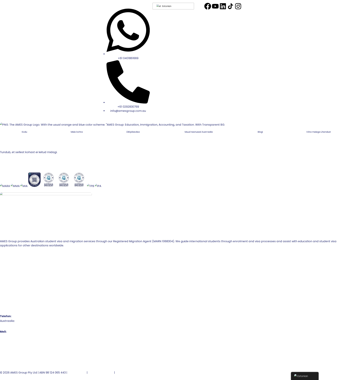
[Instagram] (238, 6)
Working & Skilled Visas (16, 291)
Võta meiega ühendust (318, 132)
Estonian (166, 6)
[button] (134, 132)
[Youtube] (215, 6)
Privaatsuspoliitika (100, 372)
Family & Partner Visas (15, 295)
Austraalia (7, 272)
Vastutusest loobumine (132, 372)
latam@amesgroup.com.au (19, 341)
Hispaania (7, 281)
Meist (3, 262)
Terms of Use (77, 372)
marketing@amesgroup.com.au (22, 346)
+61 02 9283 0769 (11, 325)
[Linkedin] (222, 6)
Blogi (260, 132)
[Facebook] (207, 6)
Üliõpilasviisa (133, 132)
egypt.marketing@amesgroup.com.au (27, 360)
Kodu (24, 132)
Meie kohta (77, 132)
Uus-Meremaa (10, 277)
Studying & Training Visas (17, 286)
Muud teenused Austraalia (199, 132)
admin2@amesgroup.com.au (20, 350)
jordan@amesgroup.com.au (20, 355)
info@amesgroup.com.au (18, 336)
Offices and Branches (15, 267)
